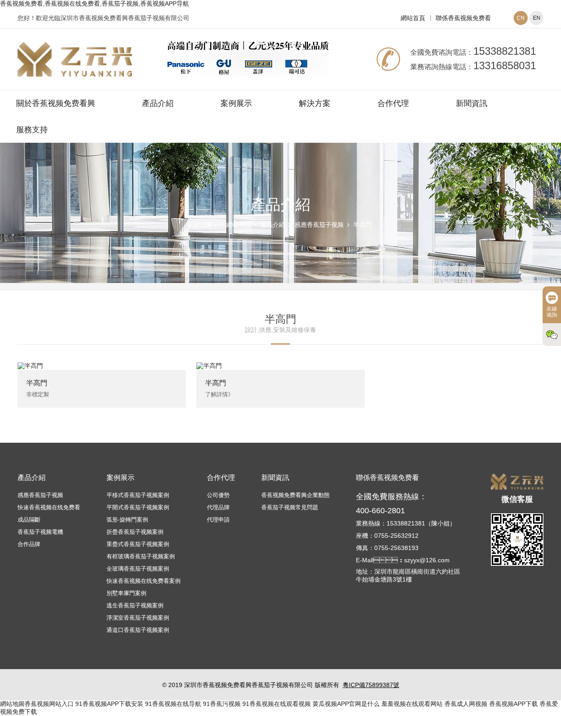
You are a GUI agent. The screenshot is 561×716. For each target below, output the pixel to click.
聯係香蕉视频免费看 (463, 17)
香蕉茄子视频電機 (40, 532)
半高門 (362, 224)
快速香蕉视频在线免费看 (49, 507)
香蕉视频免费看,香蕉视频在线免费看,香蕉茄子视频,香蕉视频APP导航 (94, 3)
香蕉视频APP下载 (513, 703)
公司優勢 (218, 495)
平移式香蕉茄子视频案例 (138, 495)
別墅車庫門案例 (126, 593)
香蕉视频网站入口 (49, 703)
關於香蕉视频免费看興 (55, 103)
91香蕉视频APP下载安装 (109, 703)
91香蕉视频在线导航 (173, 703)
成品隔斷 (29, 519)
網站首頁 (413, 17)
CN (521, 18)
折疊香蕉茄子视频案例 (135, 532)
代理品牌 (218, 507)
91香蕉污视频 (222, 703)
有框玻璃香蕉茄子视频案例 (141, 556)
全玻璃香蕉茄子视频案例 (138, 568)
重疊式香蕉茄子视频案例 (138, 544)
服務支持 (32, 129)
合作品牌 (29, 544)
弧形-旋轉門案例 (127, 519)
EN (536, 18)
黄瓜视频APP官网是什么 (346, 703)
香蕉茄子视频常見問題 (289, 507)
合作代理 (393, 103)
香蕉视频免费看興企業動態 (295, 495)
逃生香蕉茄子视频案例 (135, 605)
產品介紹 (158, 103)
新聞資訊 (471, 103)
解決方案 (314, 103)
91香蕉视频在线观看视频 (276, 703)
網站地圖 (12, 703)
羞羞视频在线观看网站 (412, 703)
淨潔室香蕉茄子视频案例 (138, 617)
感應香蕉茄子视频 (319, 224)
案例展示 (236, 103)
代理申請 (218, 519)
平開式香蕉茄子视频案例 (138, 507)
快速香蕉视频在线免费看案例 (144, 581)
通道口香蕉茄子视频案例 (138, 630)
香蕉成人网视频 (465, 703)
